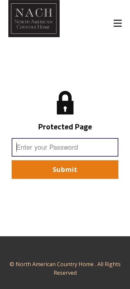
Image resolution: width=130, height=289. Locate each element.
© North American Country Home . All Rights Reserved (65, 268)
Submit (65, 169)
